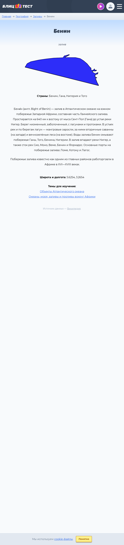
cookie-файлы (63, 539)
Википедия (74, 208)
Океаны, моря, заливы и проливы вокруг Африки (62, 196)
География (22, 16)
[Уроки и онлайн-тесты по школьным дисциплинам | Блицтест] (17, 7)
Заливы (37, 16)
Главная (6, 16)
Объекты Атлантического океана (62, 191)
